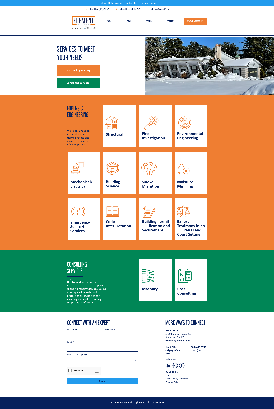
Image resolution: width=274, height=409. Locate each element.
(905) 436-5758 (104, 9)
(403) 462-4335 (136, 9)
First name (72, 329)
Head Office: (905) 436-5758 (186, 347)
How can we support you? (78, 355)
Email (69, 342)
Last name (110, 330)
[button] (109, 21)
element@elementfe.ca (160, 9)
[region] (120, 126)
